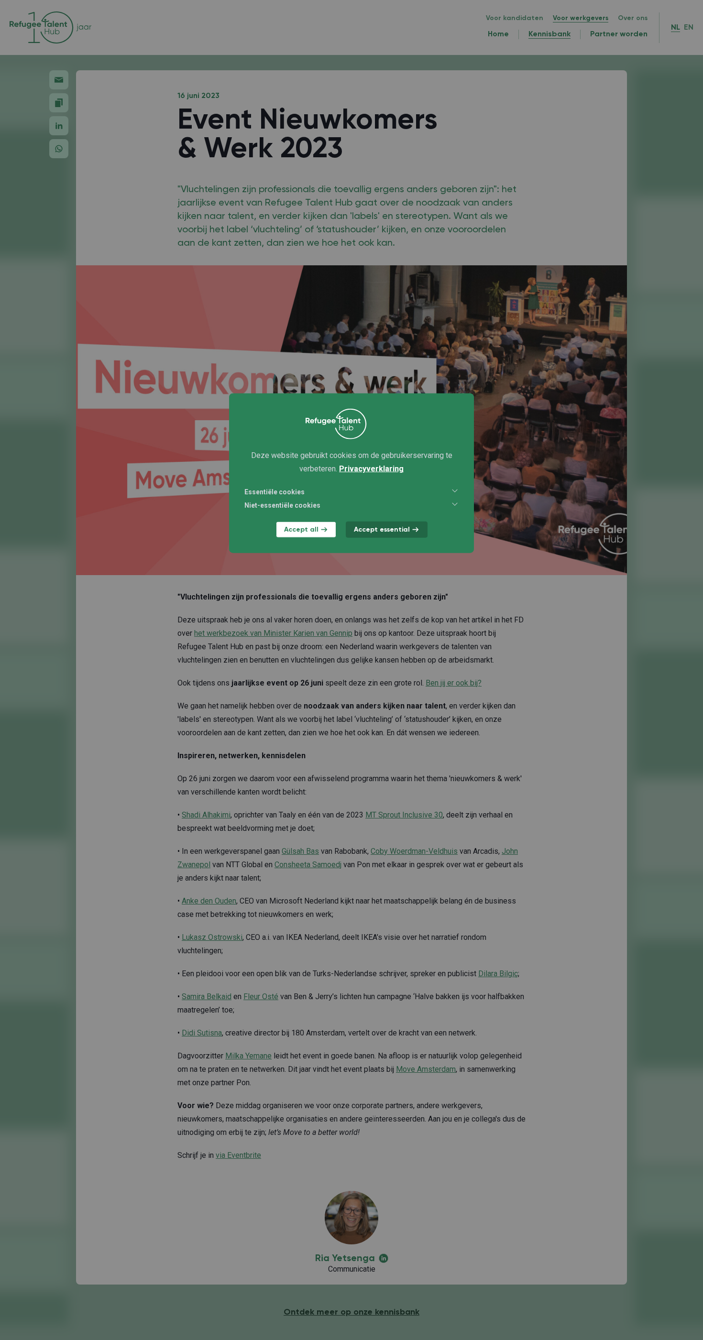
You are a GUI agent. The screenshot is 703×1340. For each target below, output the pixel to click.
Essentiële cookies (274, 492)
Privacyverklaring (371, 468)
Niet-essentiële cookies (282, 505)
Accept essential (382, 529)
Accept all (301, 529)
